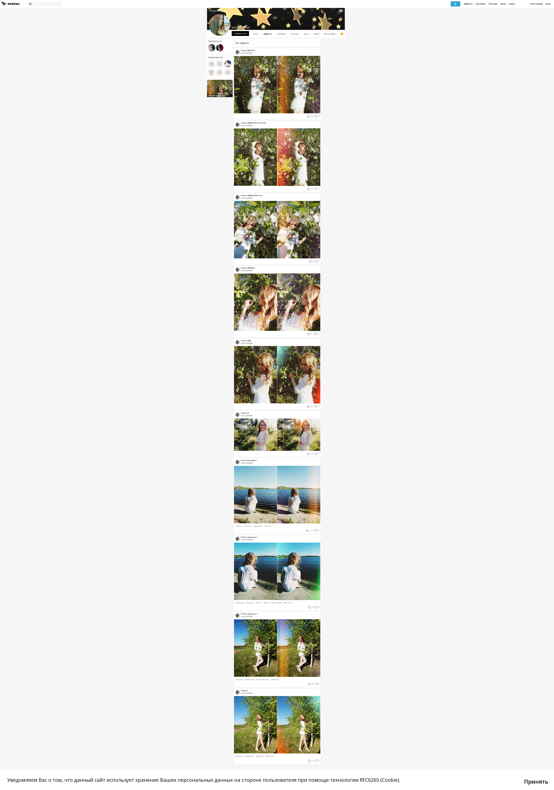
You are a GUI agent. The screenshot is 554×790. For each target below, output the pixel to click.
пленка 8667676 (248, 50)
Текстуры (493, 3)
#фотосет (287, 603)
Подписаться (240, 33)
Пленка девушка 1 (249, 614)
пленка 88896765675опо (251, 195)
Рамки (512, 3)
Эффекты (468, 3)
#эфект (238, 526)
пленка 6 (245, 413)
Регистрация (536, 3)
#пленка (248, 526)
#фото (266, 603)
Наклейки (480, 3)
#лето (259, 603)
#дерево (275, 679)
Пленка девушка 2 (249, 537)
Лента (256, 33)
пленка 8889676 (248, 268)
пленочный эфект (249, 460)
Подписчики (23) (215, 57)
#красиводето (262, 679)
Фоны (503, 3)
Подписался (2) (214, 41)
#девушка (258, 526)
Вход (548, 3)
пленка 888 (246, 341)
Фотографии (329, 33)
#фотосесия (276, 603)
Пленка (244, 691)
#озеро (267, 526)
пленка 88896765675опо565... (254, 123)
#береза (270, 756)
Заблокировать (217, 11)
